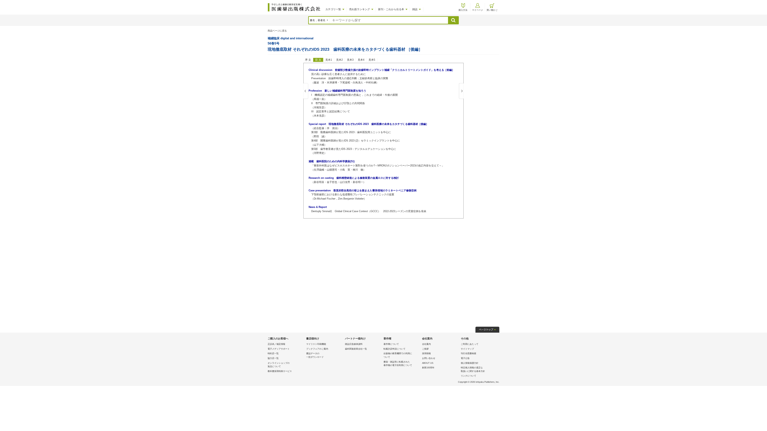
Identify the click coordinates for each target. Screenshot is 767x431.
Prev (306, 91)
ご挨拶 (425, 349)
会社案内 (426, 344)
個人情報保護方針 (469, 363)
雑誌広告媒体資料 (354, 344)
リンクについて (468, 376)
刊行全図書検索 (468, 353)
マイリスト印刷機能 (316, 344)
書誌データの (315, 355)
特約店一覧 (273, 353)
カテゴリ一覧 (333, 9)
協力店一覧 (273, 358)
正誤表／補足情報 (276, 344)
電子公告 (465, 358)
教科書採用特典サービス (280, 371)
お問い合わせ (428, 358)
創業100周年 (428, 367)
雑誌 (414, 9)
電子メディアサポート (279, 349)
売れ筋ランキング (359, 9)
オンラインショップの (279, 365)
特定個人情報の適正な (473, 369)
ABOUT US (427, 363)
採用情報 (426, 353)
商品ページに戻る (277, 30)
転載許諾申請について (394, 349)
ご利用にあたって (469, 344)
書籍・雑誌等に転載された (398, 364)
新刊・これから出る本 (391, 9)
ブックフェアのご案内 (317, 349)
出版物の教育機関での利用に (398, 355)
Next (461, 91)
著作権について (391, 344)
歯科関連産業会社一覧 (356, 349)
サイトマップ (467, 349)
